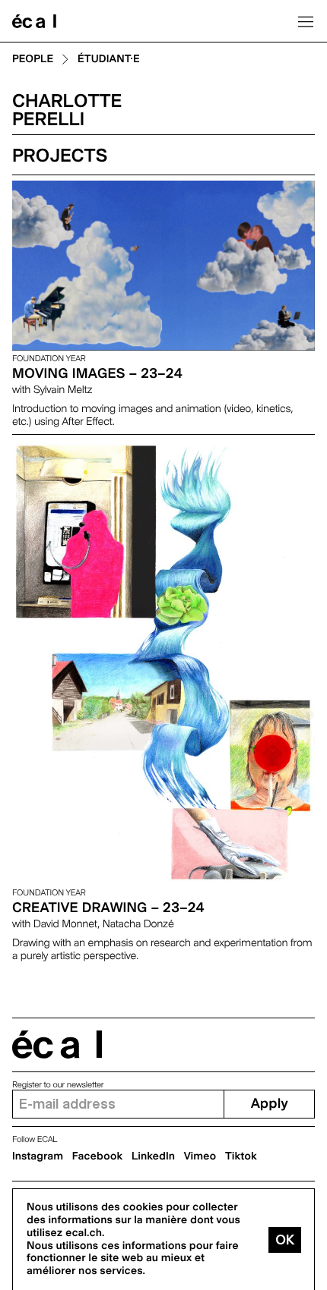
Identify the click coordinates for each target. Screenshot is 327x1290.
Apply (269, 1104)
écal (57, 1044)
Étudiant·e (109, 59)
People (32, 59)
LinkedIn (153, 1156)
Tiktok (241, 1156)
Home (34, 21)
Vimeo (200, 1156)
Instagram (37, 1156)
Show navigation (305, 21)
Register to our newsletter (57, 1085)
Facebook (97, 1156)
